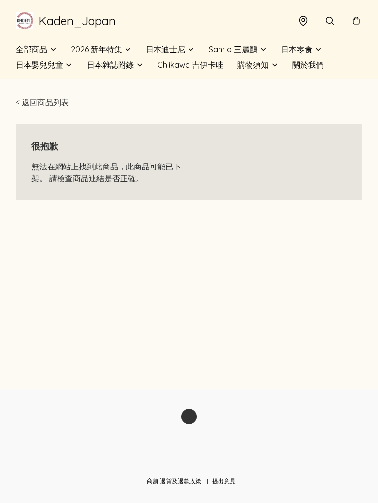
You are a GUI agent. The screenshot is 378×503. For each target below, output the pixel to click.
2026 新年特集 (96, 49)
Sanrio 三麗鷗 (233, 49)
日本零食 (297, 49)
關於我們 (308, 65)
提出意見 (224, 481)
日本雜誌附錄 (110, 65)
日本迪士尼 (165, 49)
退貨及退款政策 (180, 481)
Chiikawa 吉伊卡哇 (190, 65)
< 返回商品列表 (42, 102)
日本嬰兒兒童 (39, 65)
